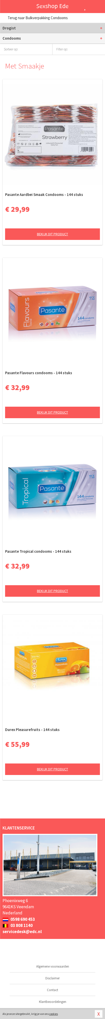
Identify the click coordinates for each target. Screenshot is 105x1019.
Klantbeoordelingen (52, 1002)
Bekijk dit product (52, 234)
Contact (52, 990)
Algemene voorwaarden (52, 966)
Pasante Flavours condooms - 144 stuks (38, 372)
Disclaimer (52, 978)
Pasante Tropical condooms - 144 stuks (38, 551)
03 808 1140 (21, 925)
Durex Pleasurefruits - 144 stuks (32, 729)
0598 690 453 (22, 919)
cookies (53, 1014)
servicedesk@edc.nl (22, 931)
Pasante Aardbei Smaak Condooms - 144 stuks (44, 194)
